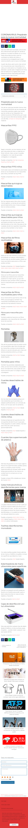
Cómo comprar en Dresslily (6, 646)
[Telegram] (13, 46)
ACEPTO (14, 824)
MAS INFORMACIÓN (13, 821)
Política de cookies (5, 804)
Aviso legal (3, 801)
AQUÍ (14, 160)
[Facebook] (2, 46)
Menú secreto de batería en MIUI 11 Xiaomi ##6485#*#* (21, 646)
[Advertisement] (14, 19)
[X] (6, 46)
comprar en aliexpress (15, 118)
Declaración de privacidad (7, 808)
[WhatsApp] (9, 46)
